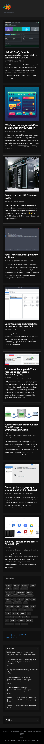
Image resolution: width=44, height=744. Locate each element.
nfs (19, 378)
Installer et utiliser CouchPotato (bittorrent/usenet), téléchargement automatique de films (20, 680)
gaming (30, 595)
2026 (13, 652)
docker (8, 595)
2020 (12, 655)
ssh (29, 613)
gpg (31, 493)
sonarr (23, 613)
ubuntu (31, 260)
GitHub (8, 637)
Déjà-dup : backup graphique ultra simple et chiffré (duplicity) (21, 488)
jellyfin (21, 599)
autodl (32, 585)
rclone (11, 438)
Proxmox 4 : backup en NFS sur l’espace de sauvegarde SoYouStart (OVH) (20, 372)
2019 (16, 655)
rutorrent (29, 610)
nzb (25, 603)
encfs (34, 435)
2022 (32, 652)
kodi (27, 599)
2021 (8, 655)
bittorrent (24, 588)
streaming (9, 617)
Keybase (15, 635)
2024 (22, 652)
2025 (18, 652)
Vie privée (9, 624)
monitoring (18, 603)
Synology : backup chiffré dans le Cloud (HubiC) (21, 543)
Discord (29, 592)
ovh (21, 378)
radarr (33, 606)
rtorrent (21, 610)
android (16, 585)
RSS (22, 635)
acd (7, 435)
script (8, 613)
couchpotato (20, 592)
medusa (8, 603)
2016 (29, 655)
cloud (26, 435)
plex (7, 438)
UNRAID (21, 61)
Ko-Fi (15, 637)
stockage (21, 201)
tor (7, 620)
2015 (33, 655)
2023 (27, 652)
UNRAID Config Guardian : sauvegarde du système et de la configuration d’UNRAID (21, 55)
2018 (21, 655)
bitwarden (22, 131)
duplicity (27, 493)
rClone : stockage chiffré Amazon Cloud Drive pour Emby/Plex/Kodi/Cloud (21, 427)
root (14, 610)
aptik (15, 260)
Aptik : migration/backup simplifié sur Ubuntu (21, 256)
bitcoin (16, 588)
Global (9, 652)
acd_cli (11, 435)
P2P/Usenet (9, 606)
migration (25, 260)
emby (30, 435)
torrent (13, 620)
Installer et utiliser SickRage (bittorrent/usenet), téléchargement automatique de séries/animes (20, 690)
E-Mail (8, 635)
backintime (16, 330)
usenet (29, 620)
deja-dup (21, 493)
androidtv (25, 585)
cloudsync (25, 550)
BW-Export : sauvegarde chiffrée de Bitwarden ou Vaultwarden (21, 126)
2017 (25, 655)
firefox (22, 595)
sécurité (34, 617)
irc (14, 599)
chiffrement (9, 592)
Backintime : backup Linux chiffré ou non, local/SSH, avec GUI (21, 325)
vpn (17, 624)
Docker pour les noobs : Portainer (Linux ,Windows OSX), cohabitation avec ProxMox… (21, 662)
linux (33, 599)
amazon (16, 435)
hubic (30, 550)
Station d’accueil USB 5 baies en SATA (21, 196)
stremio (18, 617)
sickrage (15, 613)
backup (16, 61)
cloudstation (18, 550)
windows (24, 624)
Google (8, 599)
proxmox (25, 378)
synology (35, 550)
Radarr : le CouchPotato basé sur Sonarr (21, 706)
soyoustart (32, 378)
